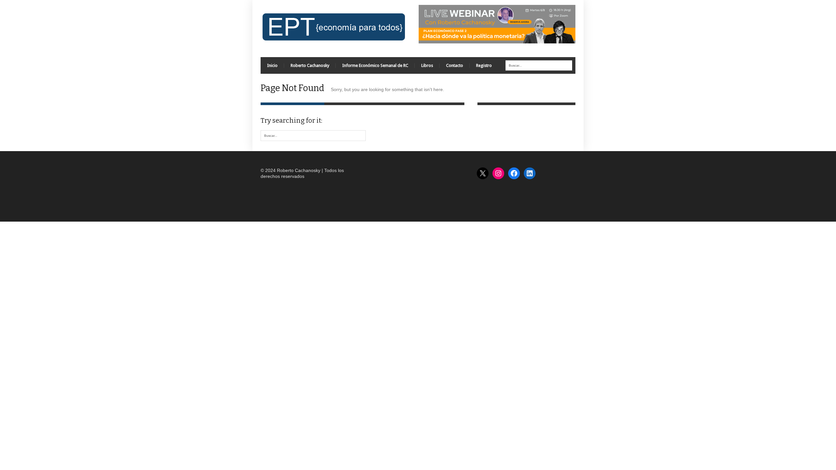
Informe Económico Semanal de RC (375, 65)
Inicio (272, 65)
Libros (427, 65)
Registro (484, 65)
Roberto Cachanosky (310, 65)
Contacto (454, 65)
